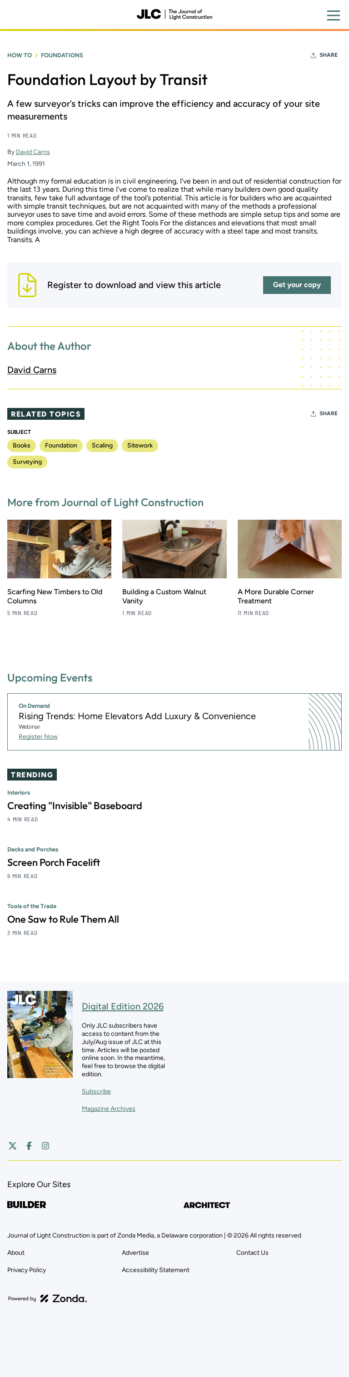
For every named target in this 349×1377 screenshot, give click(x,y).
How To (19, 55)
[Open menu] (333, 15)
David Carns (33, 152)
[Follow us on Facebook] (29, 1145)
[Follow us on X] (12, 1145)
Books (21, 445)
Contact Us (252, 1253)
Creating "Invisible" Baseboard (74, 805)
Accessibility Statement (155, 1270)
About (16, 1253)
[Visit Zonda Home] (47, 1298)
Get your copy (297, 284)
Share (328, 55)
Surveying (27, 462)
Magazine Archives (108, 1109)
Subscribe (96, 1091)
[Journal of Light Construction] (174, 14)
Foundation (61, 445)
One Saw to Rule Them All (63, 919)
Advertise (135, 1253)
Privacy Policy (26, 1270)
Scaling (102, 445)
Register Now (38, 737)
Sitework (140, 445)
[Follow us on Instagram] (45, 1145)
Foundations (62, 55)
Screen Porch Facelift (53, 862)
